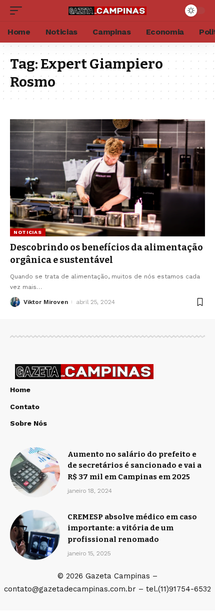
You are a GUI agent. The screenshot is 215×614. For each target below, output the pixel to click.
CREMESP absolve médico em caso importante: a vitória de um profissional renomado (132, 528)
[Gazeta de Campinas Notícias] (107, 10)
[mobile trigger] (18, 11)
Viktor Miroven (46, 301)
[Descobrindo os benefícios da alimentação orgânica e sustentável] (107, 177)
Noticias (28, 232)
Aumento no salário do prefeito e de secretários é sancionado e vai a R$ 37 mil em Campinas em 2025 (135, 465)
